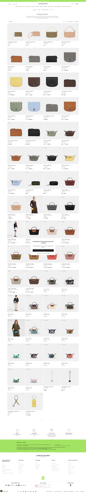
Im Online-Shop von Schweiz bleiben (43, 253)
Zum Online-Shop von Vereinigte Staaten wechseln (43, 250)
